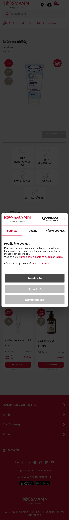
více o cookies (41, 263)
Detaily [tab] (32, 230)
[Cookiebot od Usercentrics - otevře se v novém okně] (44, 219)
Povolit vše (34, 278)
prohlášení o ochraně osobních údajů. (41, 257)
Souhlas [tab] (12, 230)
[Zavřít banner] (63, 219)
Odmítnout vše (34, 299)
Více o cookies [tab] (55, 230)
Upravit (32, 288)
